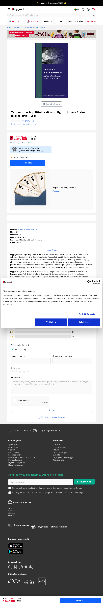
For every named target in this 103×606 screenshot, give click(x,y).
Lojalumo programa (16, 462)
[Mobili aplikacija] (15, 551)
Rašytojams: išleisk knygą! (63, 457)
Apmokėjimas (13, 445)
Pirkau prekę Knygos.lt (20, 345)
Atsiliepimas (16, 377)
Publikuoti (51, 410)
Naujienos (47, 21)
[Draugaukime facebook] (10, 568)
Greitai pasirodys (75, 21)
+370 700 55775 (22, 430)
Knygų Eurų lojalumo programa (52, 526)
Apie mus (56, 445)
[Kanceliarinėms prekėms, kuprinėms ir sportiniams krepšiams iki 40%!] (51, 34)
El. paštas (56, 356)
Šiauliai (11, 515)
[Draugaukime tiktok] (21, 568)
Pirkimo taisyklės (59, 447)
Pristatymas (13, 447)
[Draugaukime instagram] (16, 568)
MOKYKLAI (35, 21)
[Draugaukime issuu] (31, 568)
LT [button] (78, 9)
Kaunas (11, 510)
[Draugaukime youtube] (26, 568)
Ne (16, 349)
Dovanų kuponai (15, 460)
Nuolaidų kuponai (15, 465)
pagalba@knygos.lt (49, 430)
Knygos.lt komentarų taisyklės (53, 417)
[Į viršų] (97, 588)
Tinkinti (49, 322)
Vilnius (10, 508)
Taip (24, 349)
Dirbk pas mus (58, 460)
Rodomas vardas (18, 356)
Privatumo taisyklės (60, 452)
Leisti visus (84, 322)
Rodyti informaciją (87, 314)
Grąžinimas (12, 450)
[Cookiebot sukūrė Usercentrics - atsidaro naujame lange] (89, 282)
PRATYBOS (16, 21)
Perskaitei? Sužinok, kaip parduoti (21, 457)
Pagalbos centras (15, 455)
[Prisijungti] (88, 9)
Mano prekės (13, 452)
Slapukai (56, 450)
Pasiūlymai (91, 21)
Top (60, 21)
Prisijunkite (23, 148)
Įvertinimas (15, 368)
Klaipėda (11, 513)
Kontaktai (56, 455)
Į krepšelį (80, 600)
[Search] (93, 15)
